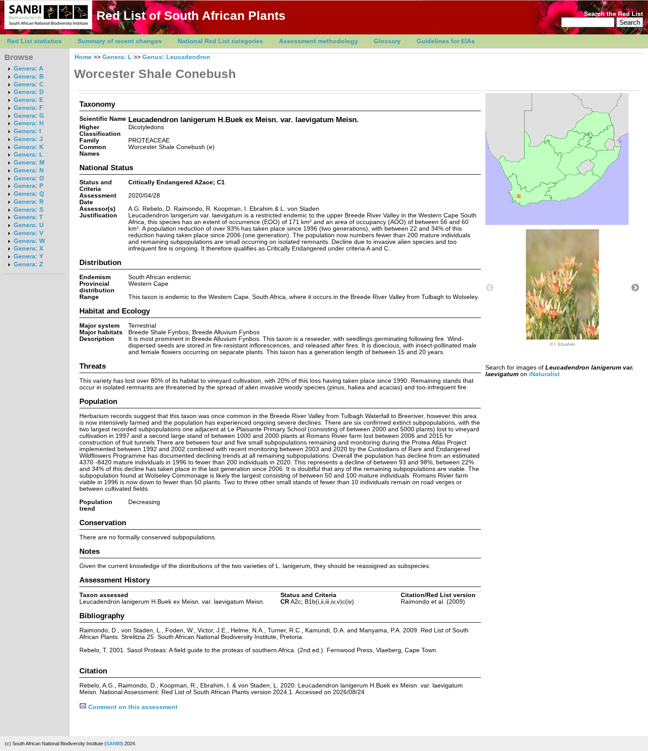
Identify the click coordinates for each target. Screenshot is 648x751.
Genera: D (29, 92)
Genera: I (27, 131)
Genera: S (28, 209)
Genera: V (28, 233)
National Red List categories (220, 41)
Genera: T (28, 217)
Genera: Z (28, 264)
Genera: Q (29, 194)
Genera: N (29, 170)
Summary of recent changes (120, 41)
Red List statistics (34, 41)
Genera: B (29, 76)
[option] (562, 288)
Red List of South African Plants (191, 15)
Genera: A (28, 68)
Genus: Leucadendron (176, 57)
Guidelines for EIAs (446, 41)
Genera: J (28, 139)
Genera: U (29, 225)
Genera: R (29, 201)
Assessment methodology (318, 41)
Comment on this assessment (132, 707)
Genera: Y (28, 256)
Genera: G (29, 115)
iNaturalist (544, 374)
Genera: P (28, 186)
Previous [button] (489, 288)
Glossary (387, 41)
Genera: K (29, 147)
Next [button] (635, 288)
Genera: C (29, 84)
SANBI (113, 743)
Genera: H (29, 123)
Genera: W (29, 241)
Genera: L (28, 154)
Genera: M (29, 162)
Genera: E (28, 100)
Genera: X (28, 248)
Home (83, 57)
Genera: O (29, 178)
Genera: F (28, 108)
